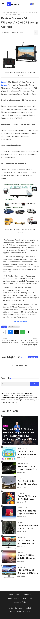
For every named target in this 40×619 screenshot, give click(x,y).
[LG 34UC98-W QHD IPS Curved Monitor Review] (9, 542)
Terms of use (27, 598)
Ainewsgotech (24, 611)
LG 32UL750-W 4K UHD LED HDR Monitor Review (27, 571)
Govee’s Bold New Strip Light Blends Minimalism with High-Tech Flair (27, 557)
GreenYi (4, 82)
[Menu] (3, 4)
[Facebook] (10, 332)
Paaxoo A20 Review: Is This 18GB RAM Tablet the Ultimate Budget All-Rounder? (27, 497)
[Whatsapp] (22, 332)
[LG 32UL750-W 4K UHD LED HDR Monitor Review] (9, 571)
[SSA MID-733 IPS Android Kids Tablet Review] (9, 453)
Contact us (27, 595)
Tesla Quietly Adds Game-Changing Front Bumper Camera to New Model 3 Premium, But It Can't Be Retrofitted (27, 483)
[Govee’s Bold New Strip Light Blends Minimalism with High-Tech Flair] (9, 556)
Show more (33, 357)
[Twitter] (16, 332)
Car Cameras (11, 12)
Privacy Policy (13, 598)
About (18, 595)
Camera (4, 85)
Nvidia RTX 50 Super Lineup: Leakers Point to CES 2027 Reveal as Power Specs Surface (27, 468)
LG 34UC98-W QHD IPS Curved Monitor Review (26, 542)
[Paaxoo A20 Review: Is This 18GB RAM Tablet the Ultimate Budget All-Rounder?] (9, 497)
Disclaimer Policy (20, 602)
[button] (32, 4)
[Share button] (28, 332)
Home (3, 12)
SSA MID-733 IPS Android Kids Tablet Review (26, 453)
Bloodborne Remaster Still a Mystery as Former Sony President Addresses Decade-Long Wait (27, 527)
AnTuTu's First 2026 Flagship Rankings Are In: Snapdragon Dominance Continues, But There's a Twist (27, 512)
